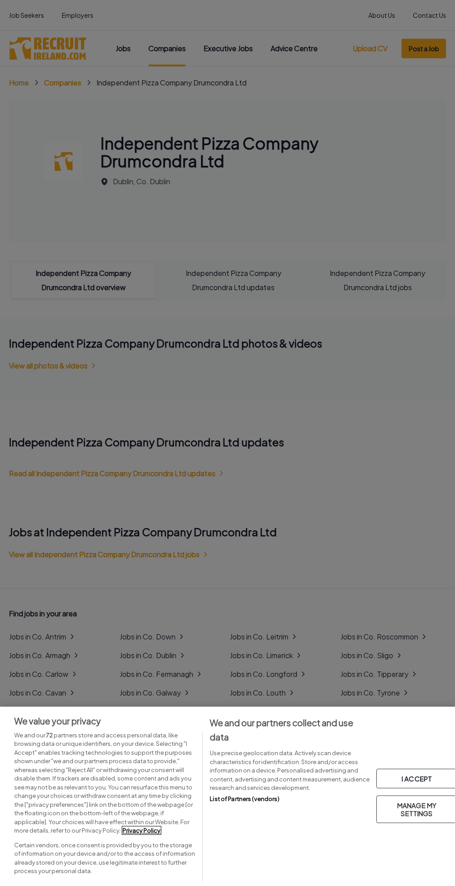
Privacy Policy (141, 830)
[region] (227, 796)
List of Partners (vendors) (244, 798)
